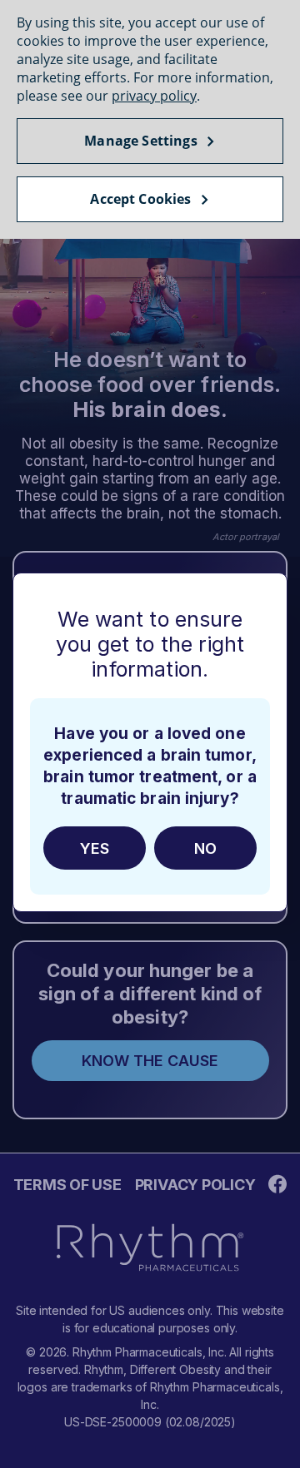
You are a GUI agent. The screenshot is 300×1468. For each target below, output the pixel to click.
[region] (150, 119)
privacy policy (154, 96)
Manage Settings (140, 140)
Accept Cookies (140, 199)
